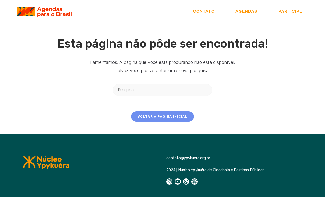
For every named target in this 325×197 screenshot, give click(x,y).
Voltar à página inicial (162, 116)
